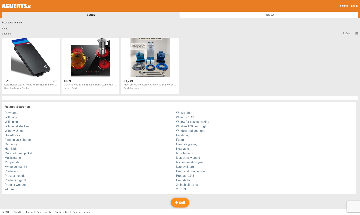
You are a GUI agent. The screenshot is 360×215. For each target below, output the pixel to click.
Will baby (11, 117)
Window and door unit (190, 130)
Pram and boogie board (191, 171)
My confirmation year (190, 162)
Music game (13, 157)
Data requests (44, 212)
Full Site (6, 212)
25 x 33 (181, 189)
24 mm (9, 189)
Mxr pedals (12, 162)
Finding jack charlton (18, 139)
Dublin (25, 88)
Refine (346, 33)
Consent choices (81, 212)
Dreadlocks (12, 135)
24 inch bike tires (187, 184)
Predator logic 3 (15, 180)
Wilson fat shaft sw (17, 126)
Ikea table (182, 148)
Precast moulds (15, 175)
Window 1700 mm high (191, 126)
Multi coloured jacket (18, 153)
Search (91, 15)
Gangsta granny (186, 144)
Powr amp (11, 112)
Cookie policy (62, 212)
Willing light (12, 121)
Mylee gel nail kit (16, 166)
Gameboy (11, 144)
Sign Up (344, 5)
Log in (29, 212)
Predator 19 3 (185, 175)
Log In (354, 5)
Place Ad (269, 15)
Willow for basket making (192, 121)
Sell (181, 203)
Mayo (137, 88)
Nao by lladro (185, 166)
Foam (180, 139)
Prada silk (11, 171)
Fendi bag (183, 135)
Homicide (11, 148)
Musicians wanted (188, 157)
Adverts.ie (16, 6)
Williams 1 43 (185, 117)
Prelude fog (183, 180)
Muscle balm (184, 153)
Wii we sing (183, 112)
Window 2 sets (14, 130)
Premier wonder (15, 184)
